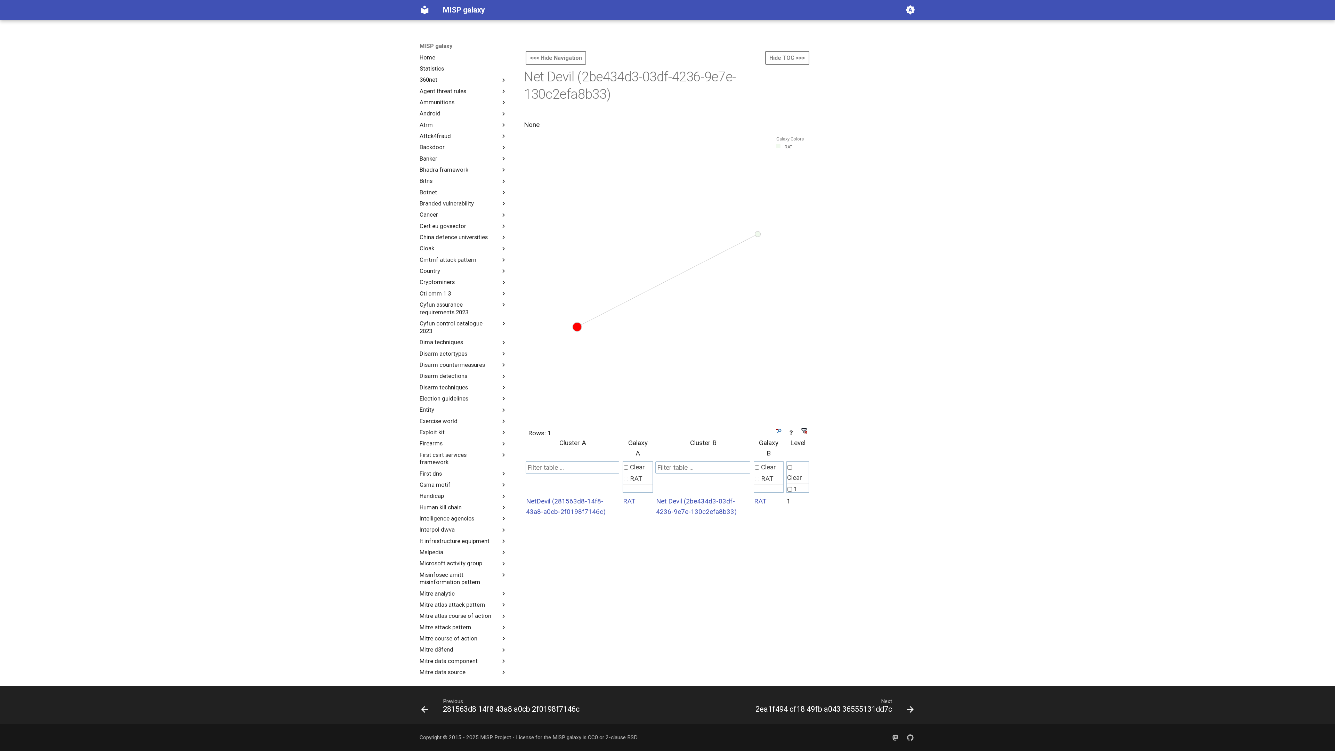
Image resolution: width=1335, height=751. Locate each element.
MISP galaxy (436, 45)
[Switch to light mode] (910, 10)
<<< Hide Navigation (556, 58)
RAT (636, 479)
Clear (637, 467)
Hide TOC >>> (787, 58)
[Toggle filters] (778, 431)
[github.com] (910, 737)
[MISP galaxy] (424, 10)
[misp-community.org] (895, 737)
